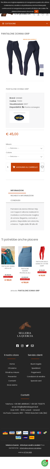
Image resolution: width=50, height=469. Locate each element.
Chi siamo (12, 368)
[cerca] (34, 15)
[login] (38, 15)
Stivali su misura (12, 372)
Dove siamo (12, 385)
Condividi (15, 200)
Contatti (12, 380)
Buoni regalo (36, 364)
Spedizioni (36, 368)
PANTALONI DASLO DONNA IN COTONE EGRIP (42, 264)
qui (32, 11)
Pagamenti (36, 372)
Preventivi (12, 376)
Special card (36, 380)
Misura (8, 144)
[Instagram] (22, 346)
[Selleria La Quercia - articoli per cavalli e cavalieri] (15, 19)
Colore (9, 152)
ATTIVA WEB (28, 452)
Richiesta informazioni (22, 195)
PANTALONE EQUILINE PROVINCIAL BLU (25, 271)
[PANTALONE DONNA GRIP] (25, 76)
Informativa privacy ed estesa (30, 448)
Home (12, 364)
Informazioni (17, 190)
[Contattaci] (47, 15)
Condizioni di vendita (36, 376)
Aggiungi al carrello (27, 167)
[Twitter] (27, 346)
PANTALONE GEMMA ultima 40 (8, 267)
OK (36, 11)
